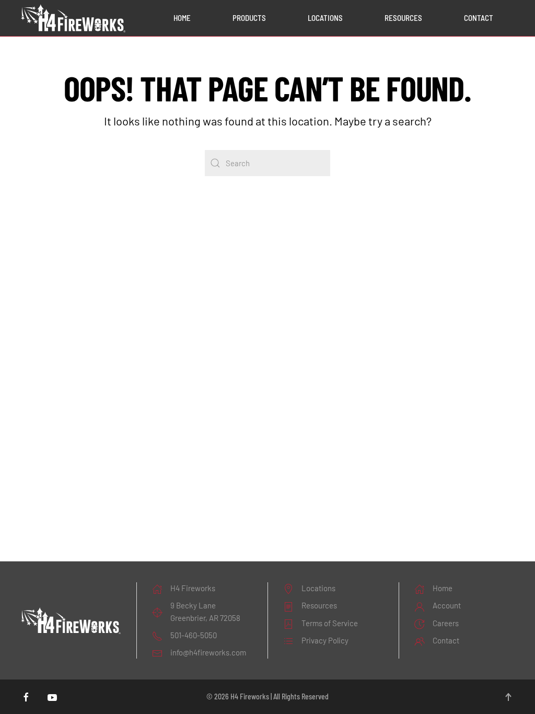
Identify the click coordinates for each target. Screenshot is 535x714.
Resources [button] (403, 17)
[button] (508, 697)
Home (182, 17)
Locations (325, 17)
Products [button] (249, 17)
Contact (478, 17)
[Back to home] (73, 18)
